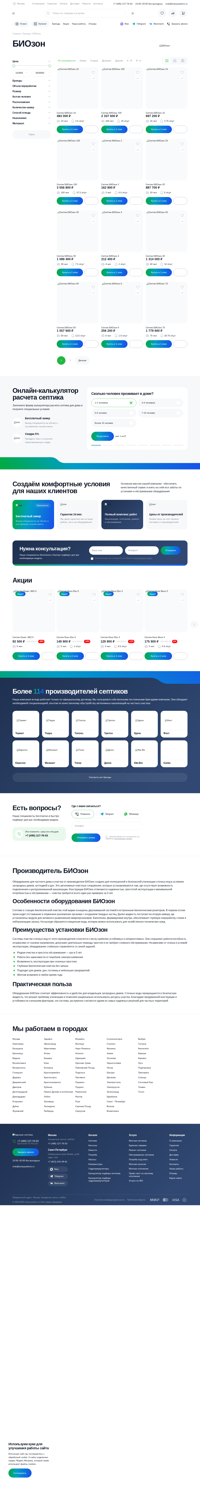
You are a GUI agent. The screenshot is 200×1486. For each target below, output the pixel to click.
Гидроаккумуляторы (98, 1168)
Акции (66, 24)
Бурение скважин (138, 1145)
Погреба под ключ (138, 1159)
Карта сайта (175, 1178)
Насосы (92, 1159)
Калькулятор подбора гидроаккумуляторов (99, 1179)
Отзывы (92, 24)
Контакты (98, 4)
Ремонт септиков (137, 1150)
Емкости (92, 1150)
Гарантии (52, 4)
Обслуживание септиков (141, 1154)
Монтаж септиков (138, 1140)
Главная (16, 33)
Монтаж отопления (138, 1168)
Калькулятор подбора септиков (104, 1173)
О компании (38, 4)
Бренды (56, 24)
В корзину (91, 129)
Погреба (92, 1154)
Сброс (32, 134)
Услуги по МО (136, 1180)
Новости (86, 4)
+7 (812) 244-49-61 (57, 1161)
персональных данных (143, 558)
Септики (92, 1140)
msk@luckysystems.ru (176, 4)
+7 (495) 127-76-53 (122, 4)
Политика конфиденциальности (109, 1200)
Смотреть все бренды (100, 777)
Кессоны (92, 1145)
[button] (194, 624)
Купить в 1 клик (70, 129)
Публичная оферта (136, 1200)
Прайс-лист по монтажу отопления (141, 1174)
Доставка (74, 4)
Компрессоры (95, 1164)
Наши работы (79, 24)
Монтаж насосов (137, 1164)
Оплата (63, 4)
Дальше (82, 360)
